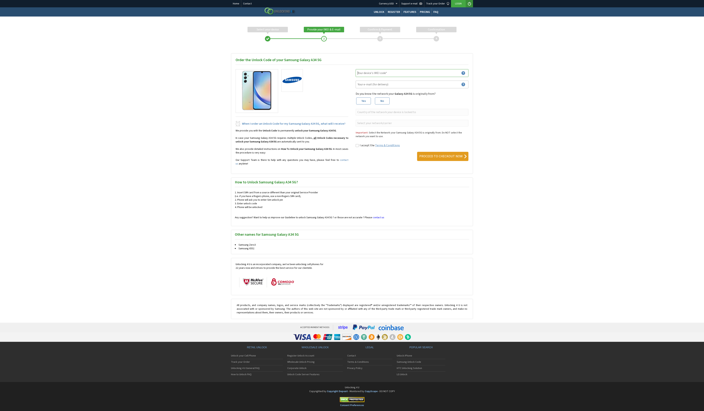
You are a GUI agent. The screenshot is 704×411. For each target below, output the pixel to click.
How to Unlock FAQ (241, 374)
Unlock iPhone (404, 356)
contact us (378, 217)
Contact (247, 4)
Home (236, 4)
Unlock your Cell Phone (243, 356)
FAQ (435, 12)
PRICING (425, 12)
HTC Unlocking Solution (409, 368)
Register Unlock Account (300, 356)
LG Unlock (402, 374)
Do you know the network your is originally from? (396, 94)
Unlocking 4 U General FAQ (245, 368)
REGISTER (394, 12)
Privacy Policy (354, 368)
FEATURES (410, 12)
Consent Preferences (352, 405)
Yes (364, 101)
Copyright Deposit (337, 391)
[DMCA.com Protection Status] (352, 400)
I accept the (380, 145)
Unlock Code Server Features (303, 374)
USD (386, 4)
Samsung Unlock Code (409, 362)
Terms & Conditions (387, 145)
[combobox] (411, 112)
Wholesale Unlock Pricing (301, 362)
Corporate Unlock (297, 368)
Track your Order (240, 362)
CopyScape (371, 391)
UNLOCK (379, 12)
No (382, 101)
